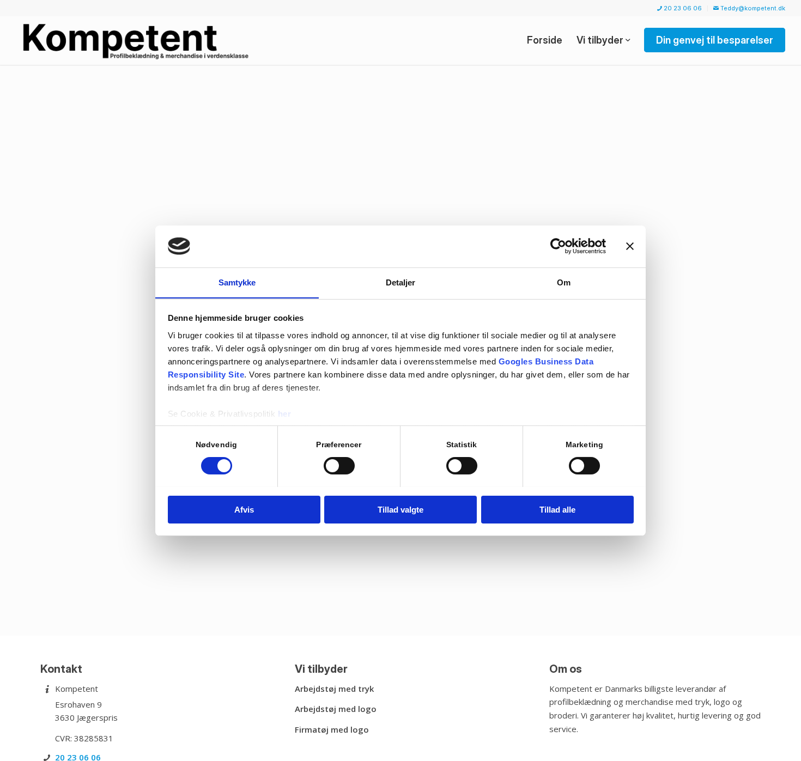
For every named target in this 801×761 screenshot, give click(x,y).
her (285, 413)
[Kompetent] (137, 40)
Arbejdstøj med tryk (334, 688)
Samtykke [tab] (237, 282)
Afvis (244, 509)
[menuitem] (680, 8)
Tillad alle (557, 509)
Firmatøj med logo (332, 729)
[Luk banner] (630, 246)
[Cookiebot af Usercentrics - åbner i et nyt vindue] (558, 246)
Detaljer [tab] (401, 282)
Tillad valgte (400, 509)
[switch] (339, 465)
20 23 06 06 (682, 8)
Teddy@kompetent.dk (752, 8)
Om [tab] (564, 282)
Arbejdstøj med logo (336, 708)
